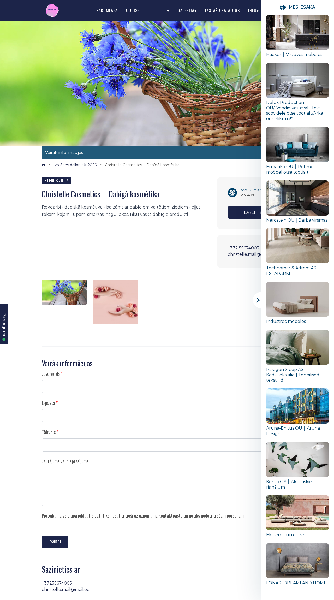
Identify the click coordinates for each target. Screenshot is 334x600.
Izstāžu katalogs (222, 10)
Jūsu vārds (51, 373)
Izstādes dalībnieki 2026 (75, 165)
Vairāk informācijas (64, 152)
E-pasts (48, 402)
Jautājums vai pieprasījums (65, 461)
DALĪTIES (255, 212)
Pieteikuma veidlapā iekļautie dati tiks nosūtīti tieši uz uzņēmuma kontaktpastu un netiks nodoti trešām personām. (143, 515)
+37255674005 (57, 583)
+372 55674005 (243, 248)
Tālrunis (49, 432)
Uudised (134, 10)
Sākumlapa (107, 10)
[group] (297, 39)
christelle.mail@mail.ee (252, 254)
